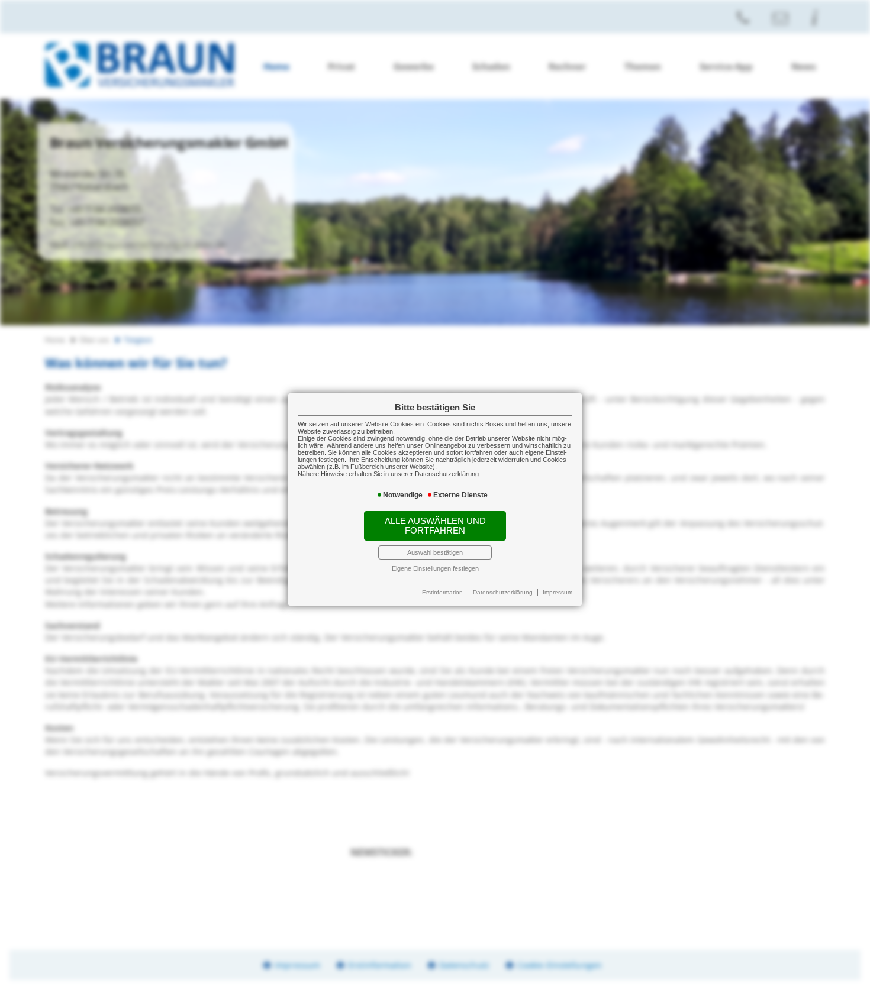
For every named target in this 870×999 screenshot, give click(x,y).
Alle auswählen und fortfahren (435, 525)
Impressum (557, 592)
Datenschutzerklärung (503, 592)
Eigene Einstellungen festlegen (435, 568)
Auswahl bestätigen (435, 552)
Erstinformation (442, 592)
